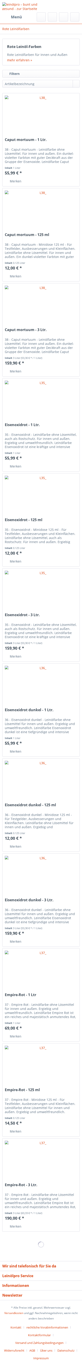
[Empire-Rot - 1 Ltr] (41, 971)
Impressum (41, 1358)
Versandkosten (13, 1313)
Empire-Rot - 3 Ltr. (21, 1185)
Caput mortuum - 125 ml (27, 234)
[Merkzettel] (52, 16)
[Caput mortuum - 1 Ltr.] (41, 115)
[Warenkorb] (74, 16)
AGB (32, 1350)
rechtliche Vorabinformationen (47, 1327)
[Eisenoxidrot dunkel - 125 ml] (41, 781)
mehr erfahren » (19, 60)
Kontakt (15, 1327)
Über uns (46, 1350)
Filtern (14, 74)
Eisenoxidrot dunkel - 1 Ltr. (29, 710)
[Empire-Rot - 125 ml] (41, 1066)
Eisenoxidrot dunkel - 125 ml (30, 805)
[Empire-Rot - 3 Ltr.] (41, 1161)
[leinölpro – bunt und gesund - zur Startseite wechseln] (21, 6)
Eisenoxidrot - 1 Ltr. (22, 424)
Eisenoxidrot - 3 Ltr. (22, 615)
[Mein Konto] (63, 16)
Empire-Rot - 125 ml (22, 1090)
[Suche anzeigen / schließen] (41, 16)
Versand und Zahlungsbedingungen (39, 1343)
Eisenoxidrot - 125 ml (23, 520)
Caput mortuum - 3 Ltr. (26, 329)
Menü (16, 16)
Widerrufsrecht (14, 1350)
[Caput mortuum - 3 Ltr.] (41, 306)
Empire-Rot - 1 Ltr (20, 994)
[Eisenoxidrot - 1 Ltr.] (41, 401)
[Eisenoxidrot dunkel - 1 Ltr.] (41, 686)
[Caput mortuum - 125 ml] (41, 211)
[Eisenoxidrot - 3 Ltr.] (41, 591)
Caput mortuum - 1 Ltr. (26, 139)
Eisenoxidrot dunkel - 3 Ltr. (29, 900)
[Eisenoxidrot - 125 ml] (41, 496)
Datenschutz (65, 1350)
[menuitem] (12, 16)
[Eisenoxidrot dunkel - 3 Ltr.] (41, 876)
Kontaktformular (39, 1335)
